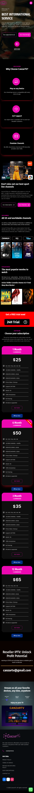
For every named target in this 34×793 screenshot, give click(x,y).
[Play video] (17, 43)
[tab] (7, 697)
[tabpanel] (17, 714)
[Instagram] (12, 779)
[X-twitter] (8, 779)
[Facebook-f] (4, 779)
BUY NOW (17, 408)
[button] (31, 3)
